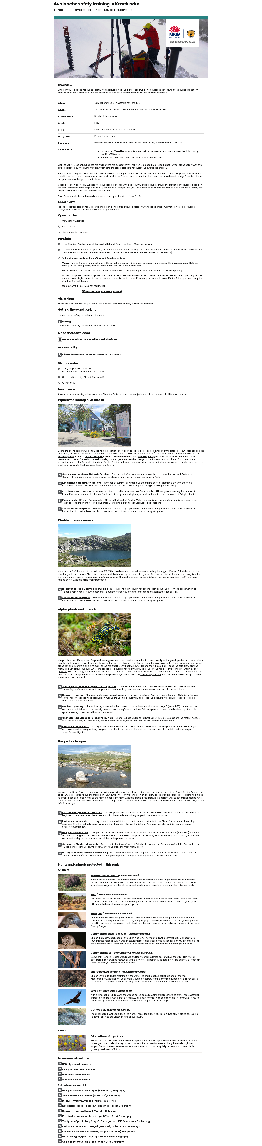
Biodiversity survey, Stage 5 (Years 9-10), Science (89, 1111)
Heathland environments (76, 1074)
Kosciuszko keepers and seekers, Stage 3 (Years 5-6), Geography (98, 1131)
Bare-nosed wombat (104, 875)
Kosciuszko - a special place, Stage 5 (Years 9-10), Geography (96, 1116)
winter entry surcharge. (130, 265)
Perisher (156, 450)
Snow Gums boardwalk (179, 453)
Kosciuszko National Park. (151, 1043)
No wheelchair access (105, 116)
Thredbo (146, 450)
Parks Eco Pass (136, 196)
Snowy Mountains (157, 109)
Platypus (96, 913)
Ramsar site (178, 574)
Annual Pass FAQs (80, 286)
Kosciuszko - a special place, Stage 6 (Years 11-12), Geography (96, 1106)
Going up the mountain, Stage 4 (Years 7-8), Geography (93, 1141)
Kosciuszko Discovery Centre (99, 465)
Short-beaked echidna (105, 971)
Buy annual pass (93, 291)
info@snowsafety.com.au (75, 232)
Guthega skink (100, 1009)
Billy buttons (99, 1036)
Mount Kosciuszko (94, 456)
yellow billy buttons (151, 674)
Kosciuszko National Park (133, 109)
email (131, 142)
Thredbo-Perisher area (106, 109)
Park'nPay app (140, 278)
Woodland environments (76, 1079)
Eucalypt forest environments (78, 1069)
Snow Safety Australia (73, 221)
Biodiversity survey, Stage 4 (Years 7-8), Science (89, 1100)
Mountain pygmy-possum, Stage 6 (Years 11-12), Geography (95, 1136)
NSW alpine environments (76, 1064)
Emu (93, 894)
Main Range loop (146, 456)
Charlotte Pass (173, 450)
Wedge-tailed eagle (104, 990)
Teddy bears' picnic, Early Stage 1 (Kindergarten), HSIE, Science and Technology (106, 1121)
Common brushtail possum (108, 933)
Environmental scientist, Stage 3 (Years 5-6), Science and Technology (101, 1126)
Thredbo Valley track (103, 459)
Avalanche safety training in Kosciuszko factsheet (90, 339)
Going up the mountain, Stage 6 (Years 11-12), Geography (93, 1090)
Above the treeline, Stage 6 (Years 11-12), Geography (91, 1095)
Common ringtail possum (107, 952)
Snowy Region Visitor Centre (76, 368)
